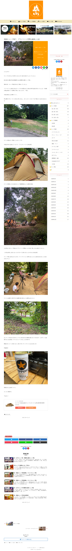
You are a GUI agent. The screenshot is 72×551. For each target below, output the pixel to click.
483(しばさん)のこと (59, 103)
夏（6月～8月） (60, 111)
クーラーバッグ (60, 149)
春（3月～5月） (60, 108)
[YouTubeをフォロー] (28, 448)
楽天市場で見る (20, 407)
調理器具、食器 (60, 158)
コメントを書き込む (27, 539)
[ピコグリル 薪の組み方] (27, 29)
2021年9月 (59, 193)
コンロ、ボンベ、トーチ (60, 152)
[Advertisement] (26, 426)
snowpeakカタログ (60, 161)
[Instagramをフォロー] (26, 448)
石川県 (60, 123)
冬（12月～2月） (60, 117)
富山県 (60, 126)
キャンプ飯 (59, 166)
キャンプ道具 (59, 129)
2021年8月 (59, 196)
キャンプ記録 (59, 105)
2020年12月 (59, 219)
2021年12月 (59, 184)
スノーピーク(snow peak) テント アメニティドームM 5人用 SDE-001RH (29, 402)
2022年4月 (59, 178)
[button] (68, 94)
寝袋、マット (60, 143)
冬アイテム (60, 155)
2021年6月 (59, 202)
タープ (60, 137)
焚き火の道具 (60, 140)
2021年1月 (59, 216)
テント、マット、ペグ (60, 135)
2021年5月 (59, 205)
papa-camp (59, 76)
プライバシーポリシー (32, 547)
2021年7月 (59, 199)
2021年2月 (59, 213)
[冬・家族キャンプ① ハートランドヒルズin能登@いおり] (44, 29)
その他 (60, 164)
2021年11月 (59, 187)
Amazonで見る (31, 407)
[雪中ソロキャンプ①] (9, 29)
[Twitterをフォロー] (24, 448)
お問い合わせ (42, 547)
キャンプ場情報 (59, 120)
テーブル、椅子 (60, 146)
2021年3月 (59, 210)
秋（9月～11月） (7, 414)
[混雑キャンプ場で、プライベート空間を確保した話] (38, 67)
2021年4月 (59, 207)
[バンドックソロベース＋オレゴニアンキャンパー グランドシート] (62, 29)
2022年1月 (59, 181)
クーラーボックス (60, 132)
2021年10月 (59, 190)
